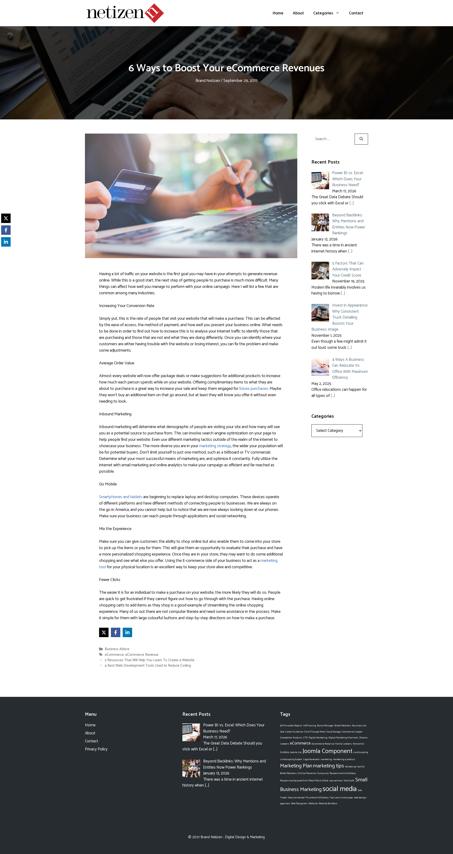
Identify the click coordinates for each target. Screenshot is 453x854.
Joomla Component (327, 751)
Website (313, 803)
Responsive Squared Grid (294, 780)
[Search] (361, 139)
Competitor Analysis (291, 738)
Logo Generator (311, 759)
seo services (336, 780)
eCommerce (114, 655)
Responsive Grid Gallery (343, 773)
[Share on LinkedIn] (127, 632)
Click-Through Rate (314, 732)
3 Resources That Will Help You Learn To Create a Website (149, 660)
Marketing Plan (296, 765)
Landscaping (360, 752)
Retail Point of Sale (318, 780)
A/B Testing (309, 726)
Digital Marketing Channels (343, 738)
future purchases (253, 388)
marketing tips (328, 765)
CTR (305, 738)
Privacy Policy (96, 749)
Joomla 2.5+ (296, 752)
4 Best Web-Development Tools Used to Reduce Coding (148, 666)
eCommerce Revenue (141, 655)
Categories (323, 13)
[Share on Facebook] (115, 632)
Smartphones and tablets (120, 497)
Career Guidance (294, 732)
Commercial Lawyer (352, 732)
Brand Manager (325, 726)
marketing (326, 759)
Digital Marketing (318, 738)
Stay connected (296, 797)
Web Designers (299, 803)
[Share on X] (104, 632)
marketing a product (344, 759)
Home (278, 13)
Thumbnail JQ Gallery (317, 797)
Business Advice (117, 649)
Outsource (323, 773)
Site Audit (349, 780)
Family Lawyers (343, 744)
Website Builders (328, 803)
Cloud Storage (333, 732)
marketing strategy (215, 446)
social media (340, 789)
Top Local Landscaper (341, 797)
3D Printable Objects (291, 726)
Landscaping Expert (291, 759)
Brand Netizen (211, 837)
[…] (351, 203)
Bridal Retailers (343, 726)
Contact (356, 13)
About (298, 13)
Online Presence (307, 773)
